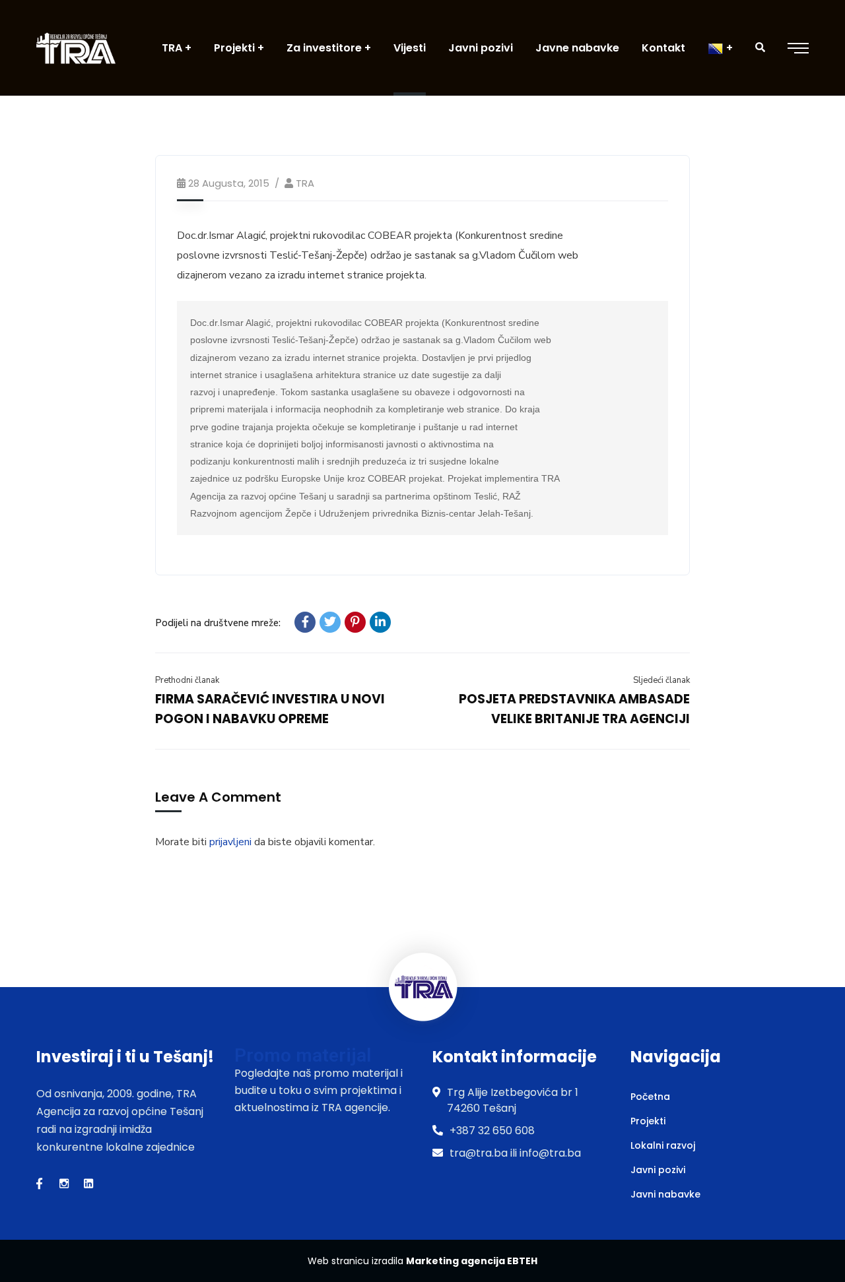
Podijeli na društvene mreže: (218, 622)
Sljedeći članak (661, 680)
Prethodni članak (187, 680)
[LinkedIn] (380, 622)
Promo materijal (302, 1055)
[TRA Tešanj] (76, 47)
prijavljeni (230, 842)
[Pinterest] (355, 622)
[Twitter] (330, 622)
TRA (305, 183)
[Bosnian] (720, 48)
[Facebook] (305, 622)
